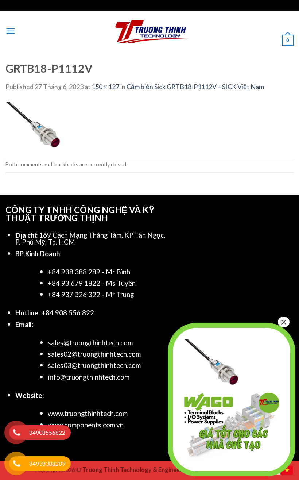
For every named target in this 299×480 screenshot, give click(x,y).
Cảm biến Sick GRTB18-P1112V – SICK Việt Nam (195, 86)
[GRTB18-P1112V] (32, 124)
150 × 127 (105, 86)
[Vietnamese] (287, 469)
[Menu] (10, 31)
